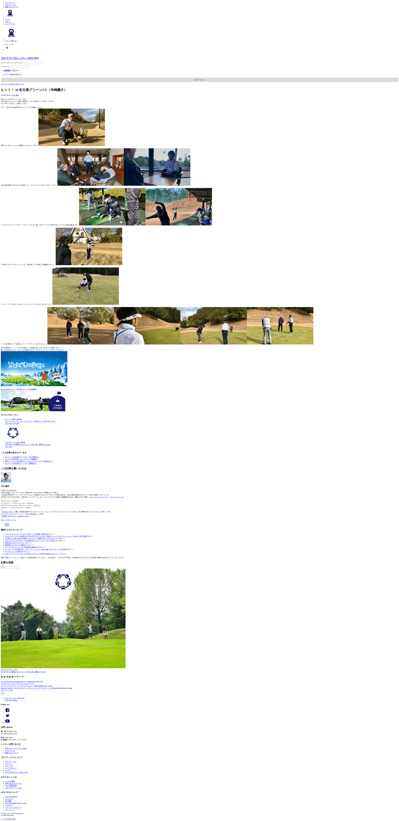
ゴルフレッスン (11, 5)
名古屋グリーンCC (23, 389)
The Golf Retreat (30, 514)
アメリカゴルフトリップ (20, 688)
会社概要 (8, 801)
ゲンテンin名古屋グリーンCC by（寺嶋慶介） (22, 459)
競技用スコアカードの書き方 (16, 545)
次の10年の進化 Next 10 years (15, 803)
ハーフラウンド (21, 686)
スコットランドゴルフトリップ (40, 688)
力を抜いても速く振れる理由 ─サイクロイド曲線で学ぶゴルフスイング (31, 538)
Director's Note (6, 688)
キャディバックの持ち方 (14, 551)
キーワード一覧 (6, 690)
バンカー (12, 684)
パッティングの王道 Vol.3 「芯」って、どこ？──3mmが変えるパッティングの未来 (35, 549)
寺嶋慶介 (33, 389)
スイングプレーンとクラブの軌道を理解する (21, 547)
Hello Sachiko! (57, 688)
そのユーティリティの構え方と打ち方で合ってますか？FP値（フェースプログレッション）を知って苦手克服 (46, 536)
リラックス (11, 686)
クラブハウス (10, 24)
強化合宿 (37, 686)
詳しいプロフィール (8, 520)
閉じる (14, 41)
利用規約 (7, 70)
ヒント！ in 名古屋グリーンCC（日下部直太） (22, 457)
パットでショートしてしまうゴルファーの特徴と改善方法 (26, 534)
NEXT (7, 525)
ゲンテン (4, 686)
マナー (25, 681)
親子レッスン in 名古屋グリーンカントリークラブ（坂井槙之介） (29, 461)
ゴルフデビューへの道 (13, 788)
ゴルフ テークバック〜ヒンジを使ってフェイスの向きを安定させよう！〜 (32, 554)
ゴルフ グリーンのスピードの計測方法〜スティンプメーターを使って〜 (32, 541)
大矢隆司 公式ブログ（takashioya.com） (15, 516)
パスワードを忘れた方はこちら (12, 84)
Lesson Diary (5, 389)
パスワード (5, 66)
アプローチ (5, 684)
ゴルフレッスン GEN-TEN (14, 698)
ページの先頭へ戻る (8, 819)
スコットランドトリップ (99, 497)
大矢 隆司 (15, 95)
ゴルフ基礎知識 (11, 786)
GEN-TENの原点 (11, 700)
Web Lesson (14, 681)
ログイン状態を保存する (12, 74)
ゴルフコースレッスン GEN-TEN (20, 58)
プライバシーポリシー (13, 807)
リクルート (9, 805)
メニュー (8, 41)
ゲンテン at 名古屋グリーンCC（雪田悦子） (21, 463)
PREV (7, 524)
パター (18, 684)
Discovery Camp (46, 686)
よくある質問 (10, 781)
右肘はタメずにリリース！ (15, 543)
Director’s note (7, 512)
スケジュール (10, 3)
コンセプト (9, 799)
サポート (8, 22)
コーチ (7, 19)
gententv (20, 681)
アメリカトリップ (116, 497)
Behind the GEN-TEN (35, 681)
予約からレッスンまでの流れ (16, 748)
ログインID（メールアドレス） (12, 63)
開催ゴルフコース (11, 7)
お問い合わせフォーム (13, 783)
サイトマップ (10, 810)
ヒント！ (13, 389)
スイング (30, 684)
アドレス (24, 684)
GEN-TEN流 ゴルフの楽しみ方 (16, 772)
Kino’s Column (67, 688)
